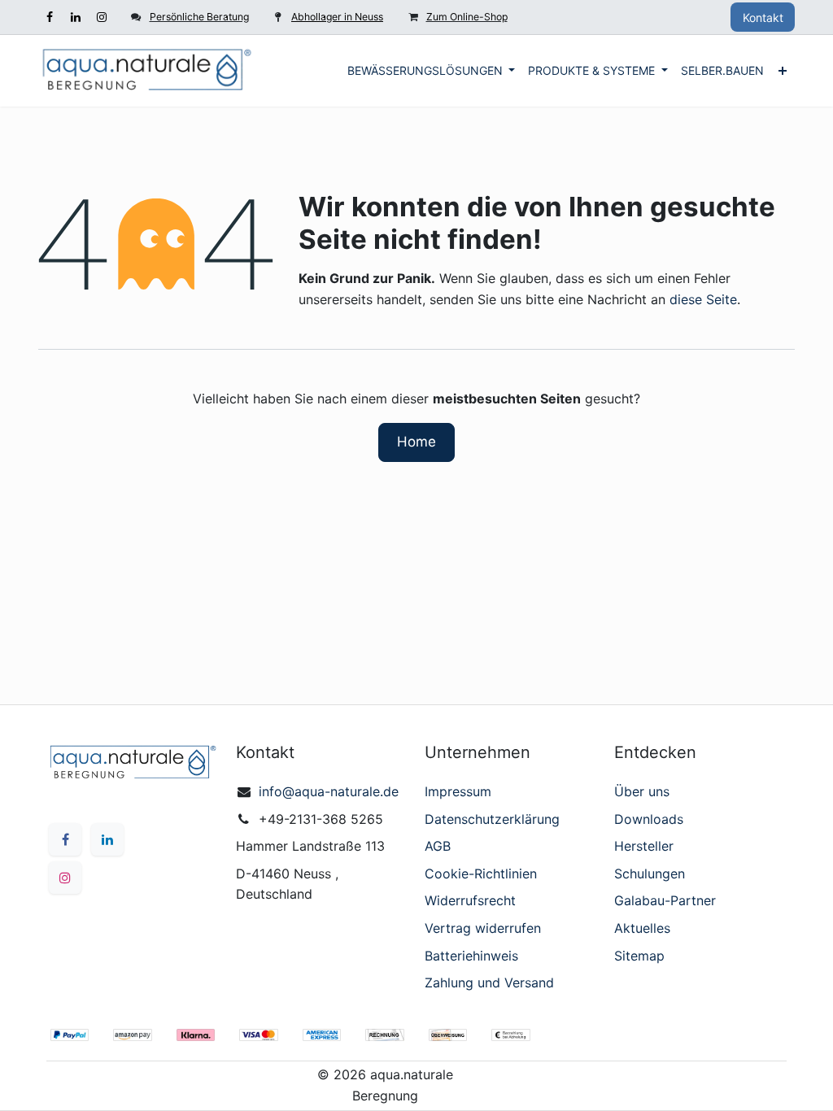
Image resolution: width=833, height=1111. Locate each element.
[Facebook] (49, 17)
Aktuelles (642, 928)
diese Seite (703, 299)
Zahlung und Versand (489, 982)
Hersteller (644, 846)
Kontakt (763, 17)
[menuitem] (431, 70)
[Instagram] (101, 17)
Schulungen (649, 873)
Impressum (458, 791)
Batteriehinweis (471, 956)
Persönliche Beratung (199, 17)
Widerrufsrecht (470, 900)
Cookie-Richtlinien (481, 873)
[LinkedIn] (75, 17)
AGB (438, 846)
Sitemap (639, 956)
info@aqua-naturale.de (329, 791)
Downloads (648, 819)
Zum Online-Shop (467, 17)
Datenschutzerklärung (492, 819)
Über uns (641, 791)
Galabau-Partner (665, 900)
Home (416, 442)
